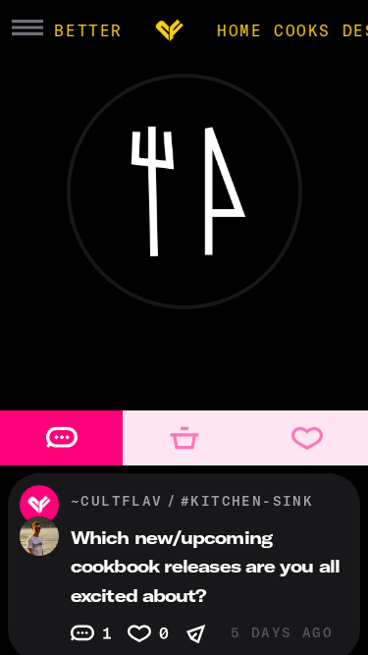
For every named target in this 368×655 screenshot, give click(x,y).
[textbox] (184, 375)
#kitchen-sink (247, 501)
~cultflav (117, 501)
